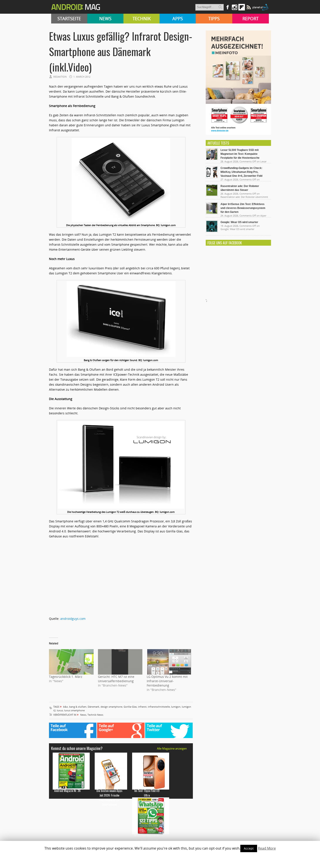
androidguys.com (73, 619)
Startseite (69, 19)
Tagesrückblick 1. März (65, 677)
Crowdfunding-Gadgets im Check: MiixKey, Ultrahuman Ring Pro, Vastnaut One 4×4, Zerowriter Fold (241, 172)
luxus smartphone (74, 710)
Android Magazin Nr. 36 (67, 790)
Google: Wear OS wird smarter (239, 222)
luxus (60, 710)
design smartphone (111, 706)
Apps (177, 19)
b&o (65, 706)
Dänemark (93, 706)
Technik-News (95, 714)
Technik (142, 19)
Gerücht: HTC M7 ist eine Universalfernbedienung (116, 679)
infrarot (142, 706)
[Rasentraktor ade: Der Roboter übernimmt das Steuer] (212, 195)
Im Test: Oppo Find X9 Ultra (146, 792)
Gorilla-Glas (130, 706)
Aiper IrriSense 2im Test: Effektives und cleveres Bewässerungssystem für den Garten (243, 208)
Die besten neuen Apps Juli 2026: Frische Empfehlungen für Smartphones (109, 797)
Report (251, 19)
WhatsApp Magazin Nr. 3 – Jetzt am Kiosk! (147, 837)
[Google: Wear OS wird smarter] (212, 231)
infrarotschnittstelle (159, 706)
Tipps (214, 19)
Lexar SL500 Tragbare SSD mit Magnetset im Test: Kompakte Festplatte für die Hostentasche (240, 153)
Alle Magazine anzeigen (172, 748)
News (105, 19)
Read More (267, 848)
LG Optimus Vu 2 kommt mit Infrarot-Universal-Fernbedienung (167, 681)
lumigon (175, 706)
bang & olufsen (77, 706)
